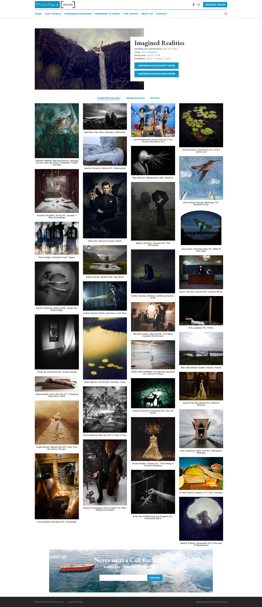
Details (155, 98)
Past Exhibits (53, 13)
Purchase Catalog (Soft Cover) (156, 65)
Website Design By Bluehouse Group (211, 602)
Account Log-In (215, 4)
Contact (161, 13)
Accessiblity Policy (75, 602)
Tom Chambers (149, 52)
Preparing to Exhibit (107, 13)
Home (38, 13)
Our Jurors (130, 13)
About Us (147, 13)
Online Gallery (135, 98)
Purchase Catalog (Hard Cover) (156, 73)
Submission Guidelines (78, 13)
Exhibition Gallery (108, 98)
